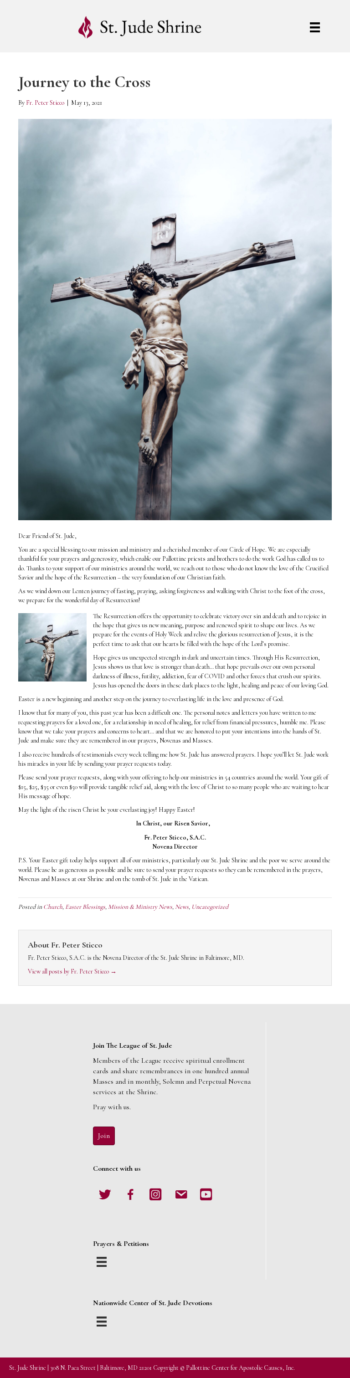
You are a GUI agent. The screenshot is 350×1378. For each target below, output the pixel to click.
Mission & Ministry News (140, 907)
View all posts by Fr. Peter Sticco (72, 971)
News (182, 907)
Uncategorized (209, 907)
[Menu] (315, 27)
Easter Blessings (85, 907)
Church (52, 907)
